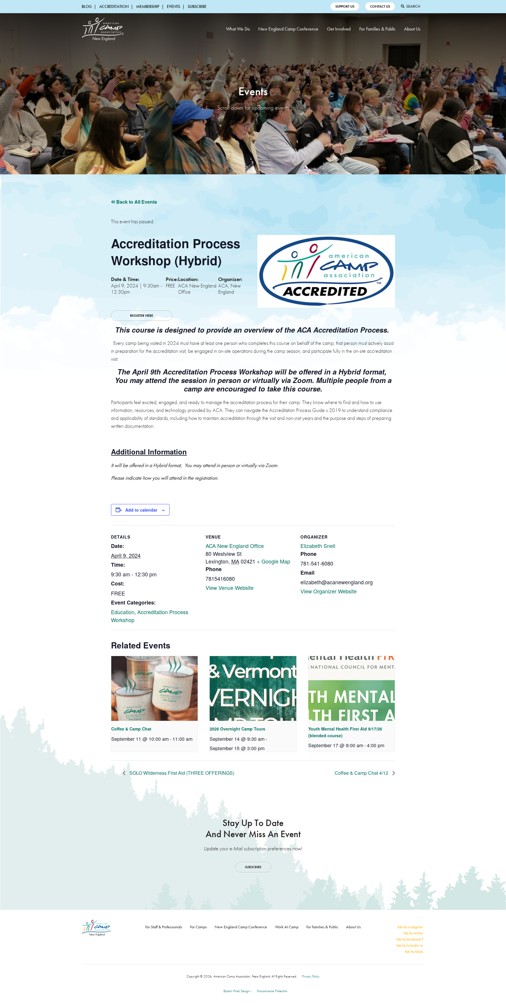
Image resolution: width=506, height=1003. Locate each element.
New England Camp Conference (288, 29)
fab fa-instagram (410, 926)
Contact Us (380, 6)
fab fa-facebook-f (409, 939)
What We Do (238, 29)
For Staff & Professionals (163, 926)
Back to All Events (136, 201)
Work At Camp (286, 926)
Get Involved (339, 29)
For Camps (198, 926)
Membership (147, 6)
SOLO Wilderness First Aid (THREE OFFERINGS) (181, 772)
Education (122, 612)
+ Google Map (273, 561)
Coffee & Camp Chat (131, 729)
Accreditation (114, 6)
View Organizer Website (328, 591)
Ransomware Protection (272, 991)
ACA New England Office (235, 545)
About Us (412, 29)
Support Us (344, 6)
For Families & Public (377, 29)
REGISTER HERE (141, 315)
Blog (87, 6)
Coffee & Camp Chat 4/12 (362, 772)
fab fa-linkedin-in (409, 945)
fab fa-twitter (413, 933)
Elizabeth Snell (317, 545)
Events (173, 6)
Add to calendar (141, 510)
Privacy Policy (310, 976)
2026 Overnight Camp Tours (237, 729)
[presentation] (154, 688)
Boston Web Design (236, 991)
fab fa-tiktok (414, 951)
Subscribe (197, 6)
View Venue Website (230, 587)
